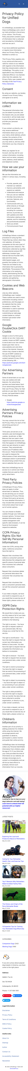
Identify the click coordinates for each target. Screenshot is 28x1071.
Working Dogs (7, 946)
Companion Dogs (8, 944)
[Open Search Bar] (19, 4)
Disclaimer (6, 1010)
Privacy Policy (7, 1015)
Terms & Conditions (9, 1019)
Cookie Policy (7, 1028)
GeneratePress (14, 1068)
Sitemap (5, 1043)
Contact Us (6, 1052)
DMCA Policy (7, 1024)
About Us (5, 1038)
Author (4, 1047)
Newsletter (6, 1061)
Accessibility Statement (10, 1056)
